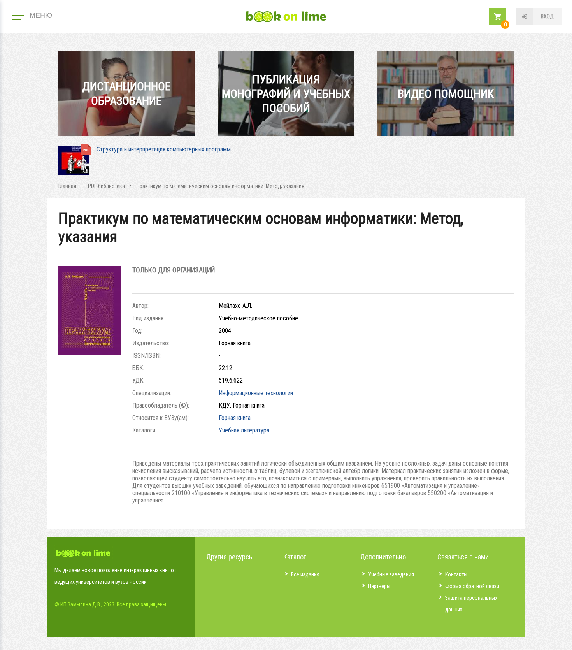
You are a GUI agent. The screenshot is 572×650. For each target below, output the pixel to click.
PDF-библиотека (106, 186)
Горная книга (235, 418)
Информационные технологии (256, 393)
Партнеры (379, 586)
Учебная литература (244, 430)
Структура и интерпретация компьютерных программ (164, 149)
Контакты (456, 574)
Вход (547, 16)
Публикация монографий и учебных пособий (286, 93)
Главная (67, 186)
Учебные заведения (391, 574)
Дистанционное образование (126, 93)
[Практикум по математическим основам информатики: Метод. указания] (89, 353)
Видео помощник (446, 93)
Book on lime (286, 16)
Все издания (305, 574)
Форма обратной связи (472, 586)
